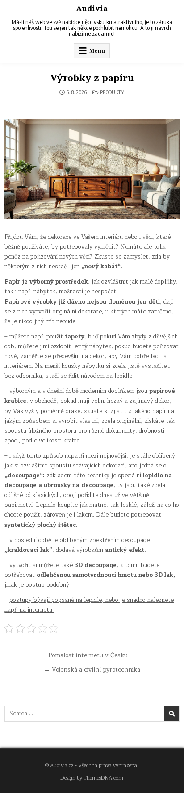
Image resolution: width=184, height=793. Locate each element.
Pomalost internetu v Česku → (92, 655)
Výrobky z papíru (92, 77)
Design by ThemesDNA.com (91, 778)
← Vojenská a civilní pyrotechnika (92, 669)
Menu (97, 50)
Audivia (92, 8)
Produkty (112, 92)
